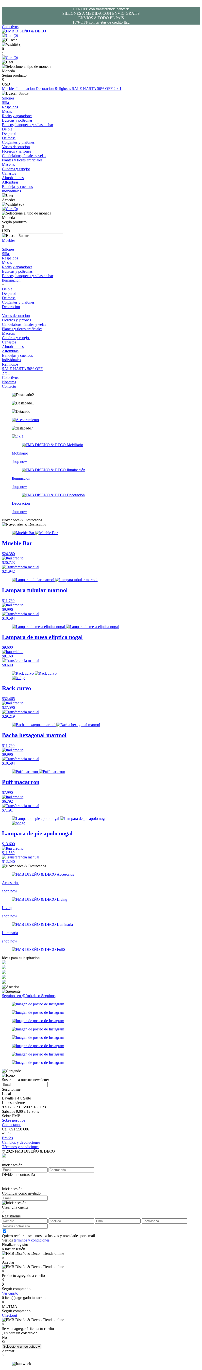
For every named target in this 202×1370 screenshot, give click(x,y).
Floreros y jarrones (16, 151)
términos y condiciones (32, 1240)
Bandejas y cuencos (17, 187)
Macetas (8, 164)
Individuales (11, 191)
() (15, 35)
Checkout (9, 1315)
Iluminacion (26, 88)
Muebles (9, 88)
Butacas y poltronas (17, 120)
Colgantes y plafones (18, 142)
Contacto (9, 386)
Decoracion (45, 88)
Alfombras (10, 182)
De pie (7, 129)
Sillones (8, 98)
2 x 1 (117, 88)
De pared (9, 133)
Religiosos (63, 88)
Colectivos (10, 27)
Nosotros (9, 382)
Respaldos (10, 107)
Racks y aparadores (17, 116)
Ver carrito (10, 1293)
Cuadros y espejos (16, 169)
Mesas (7, 111)
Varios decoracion (16, 147)
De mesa (9, 138)
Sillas (6, 102)
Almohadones (13, 178)
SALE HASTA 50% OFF (93, 88)
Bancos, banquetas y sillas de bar (27, 125)
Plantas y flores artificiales (22, 160)
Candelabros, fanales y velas (24, 156)
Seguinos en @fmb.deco (21, 996)
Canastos (9, 173)
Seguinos (48, 996)
